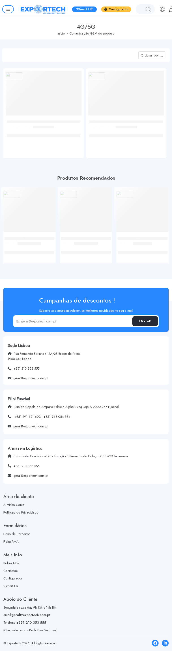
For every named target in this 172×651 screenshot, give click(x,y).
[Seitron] (124, 194)
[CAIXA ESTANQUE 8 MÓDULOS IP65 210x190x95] (142, 211)
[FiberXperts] (11, 194)
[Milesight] (14, 76)
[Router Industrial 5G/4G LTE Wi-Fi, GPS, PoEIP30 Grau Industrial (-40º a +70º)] (126, 95)
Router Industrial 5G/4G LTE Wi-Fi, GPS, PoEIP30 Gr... (126, 133)
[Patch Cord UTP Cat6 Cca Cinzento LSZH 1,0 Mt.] (29, 211)
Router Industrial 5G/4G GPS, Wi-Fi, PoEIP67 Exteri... (43, 133)
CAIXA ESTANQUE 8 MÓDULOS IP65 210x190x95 (142, 249)
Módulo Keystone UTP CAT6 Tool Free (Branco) (86, 249)
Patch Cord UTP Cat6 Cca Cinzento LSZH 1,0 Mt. (29, 249)
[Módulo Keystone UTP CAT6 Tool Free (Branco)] (86, 211)
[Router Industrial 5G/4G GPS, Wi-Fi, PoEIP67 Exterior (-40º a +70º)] (44, 95)
